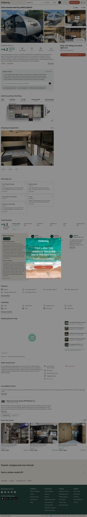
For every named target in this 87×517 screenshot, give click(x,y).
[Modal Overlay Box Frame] (43, 258)
